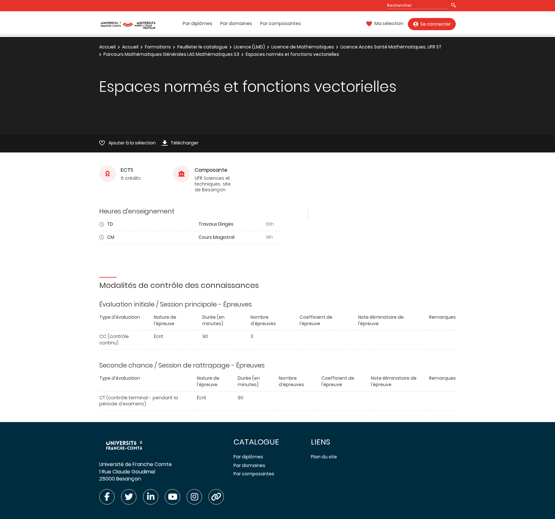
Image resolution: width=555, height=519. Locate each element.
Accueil (107, 47)
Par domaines (236, 24)
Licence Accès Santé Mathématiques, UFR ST (391, 47)
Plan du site (324, 457)
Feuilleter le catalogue (202, 47)
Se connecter (435, 24)
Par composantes (280, 24)
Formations (158, 47)
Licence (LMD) (249, 47)
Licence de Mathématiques (302, 47)
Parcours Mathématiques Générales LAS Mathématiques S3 (171, 54)
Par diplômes (197, 24)
